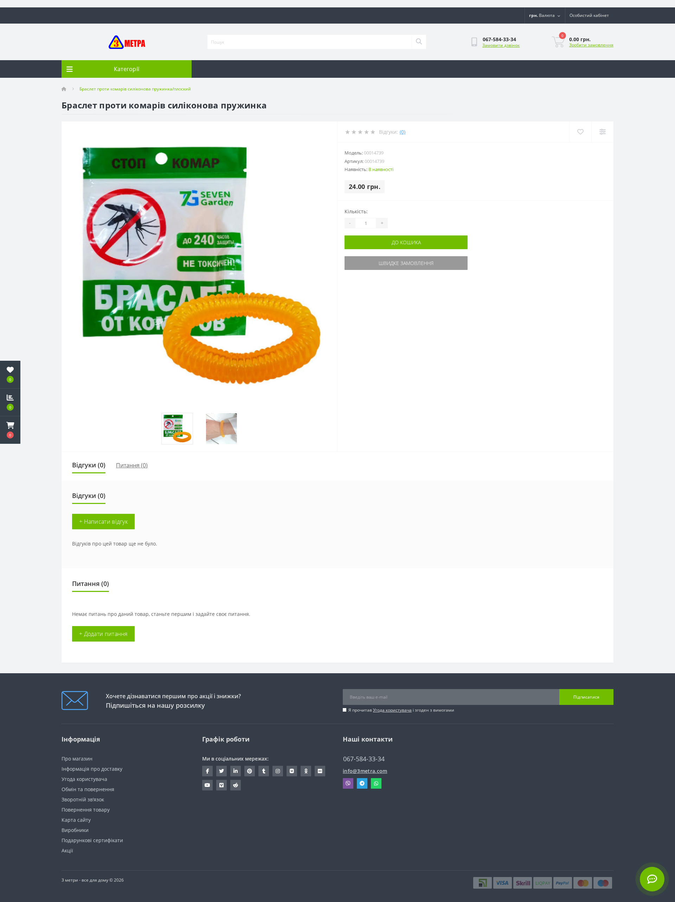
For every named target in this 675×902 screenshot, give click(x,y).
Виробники (75, 830)
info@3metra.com (365, 771)
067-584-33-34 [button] (364, 759)
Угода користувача (392, 710)
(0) (402, 131)
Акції (67, 850)
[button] (10, 430)
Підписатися (586, 697)
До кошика (406, 242)
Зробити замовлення (591, 45)
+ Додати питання (103, 634)
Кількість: (356, 211)
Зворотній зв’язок (83, 799)
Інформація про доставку (92, 768)
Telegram (362, 783)
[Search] (418, 42)
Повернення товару (86, 809)
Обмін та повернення (88, 789)
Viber (348, 783)
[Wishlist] (580, 131)
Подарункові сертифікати (92, 840)
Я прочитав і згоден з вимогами (401, 710)
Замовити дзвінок (501, 45)
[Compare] (602, 131)
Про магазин (77, 758)
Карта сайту (76, 819)
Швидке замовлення (406, 263)
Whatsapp (376, 783)
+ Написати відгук (103, 521)
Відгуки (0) (88, 465)
